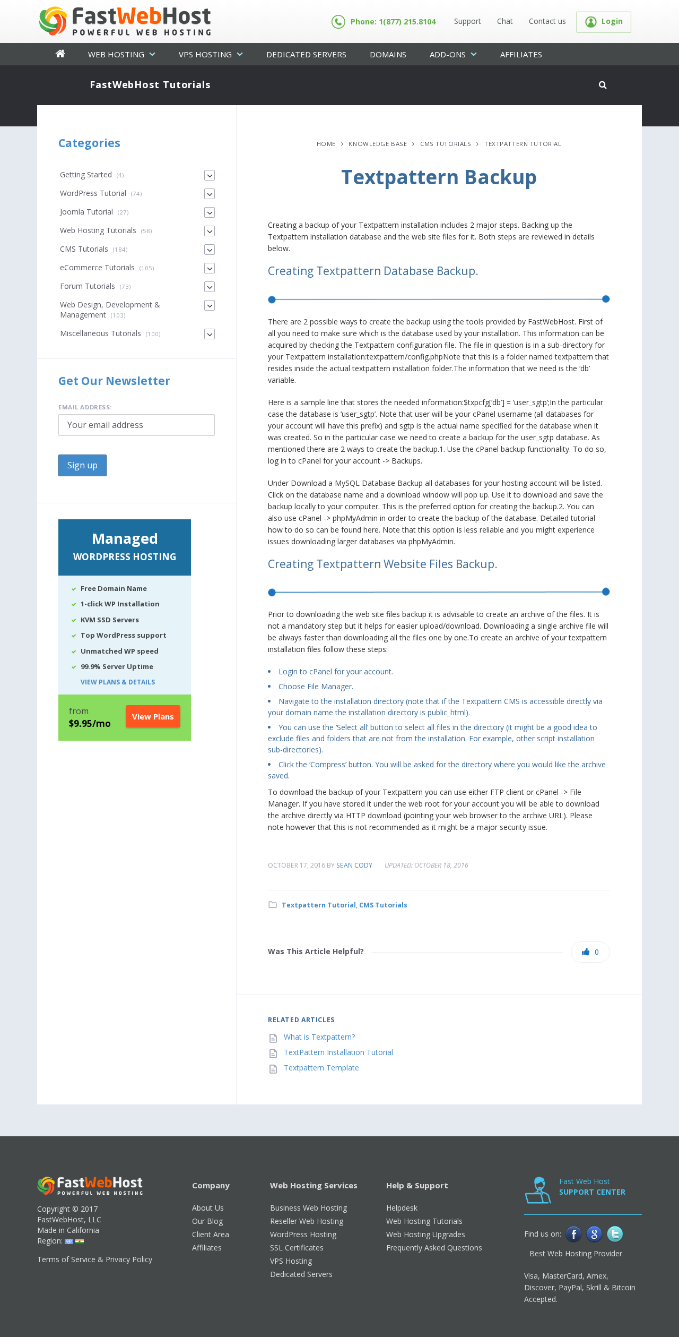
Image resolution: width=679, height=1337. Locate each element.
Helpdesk (401, 1208)
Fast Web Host (592, 1186)
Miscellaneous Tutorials (100, 333)
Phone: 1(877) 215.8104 (393, 21)
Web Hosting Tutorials (98, 230)
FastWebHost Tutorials (150, 84)
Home (326, 144)
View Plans (153, 716)
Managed (124, 545)
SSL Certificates (297, 1247)
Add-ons (449, 54)
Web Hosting (117, 54)
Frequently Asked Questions (434, 1247)
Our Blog (207, 1221)
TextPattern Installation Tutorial (338, 1052)
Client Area (210, 1234)
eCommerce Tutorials (97, 267)
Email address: (85, 407)
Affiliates (521, 54)
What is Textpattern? (319, 1037)
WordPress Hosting (303, 1234)
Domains (388, 54)
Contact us (547, 21)
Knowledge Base (378, 144)
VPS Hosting (206, 54)
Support (467, 21)
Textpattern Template (321, 1067)
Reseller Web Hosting (306, 1221)
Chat (505, 21)
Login (611, 21)
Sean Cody (354, 865)
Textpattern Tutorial (522, 144)
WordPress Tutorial (93, 193)
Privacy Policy (129, 1259)
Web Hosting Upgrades (425, 1234)
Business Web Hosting (308, 1208)
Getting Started (86, 174)
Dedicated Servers (306, 54)
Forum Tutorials (87, 286)
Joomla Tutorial (86, 212)
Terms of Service (66, 1259)
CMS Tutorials (445, 144)
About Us (208, 1208)
